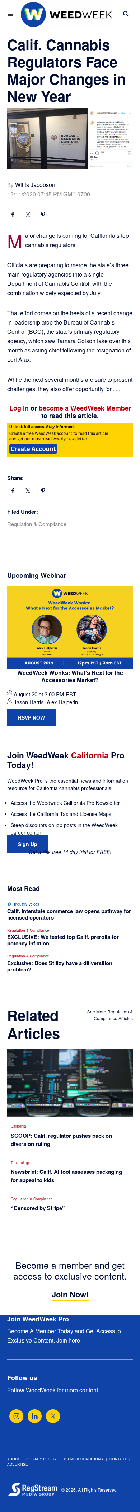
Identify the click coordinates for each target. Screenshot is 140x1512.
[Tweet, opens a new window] (28, 215)
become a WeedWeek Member (85, 408)
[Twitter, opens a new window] (53, 1416)
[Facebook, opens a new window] (13, 215)
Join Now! (70, 1294)
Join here (68, 1340)
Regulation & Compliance (36, 524)
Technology (20, 1162)
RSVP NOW (31, 717)
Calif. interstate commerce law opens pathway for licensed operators (69, 914)
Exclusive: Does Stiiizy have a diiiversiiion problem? (59, 966)
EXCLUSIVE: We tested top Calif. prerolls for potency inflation (63, 940)
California (18, 1126)
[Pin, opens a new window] (43, 215)
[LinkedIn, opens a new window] (35, 1416)
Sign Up (27, 844)
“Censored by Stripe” (38, 1208)
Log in (19, 408)
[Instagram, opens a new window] (16, 1416)
